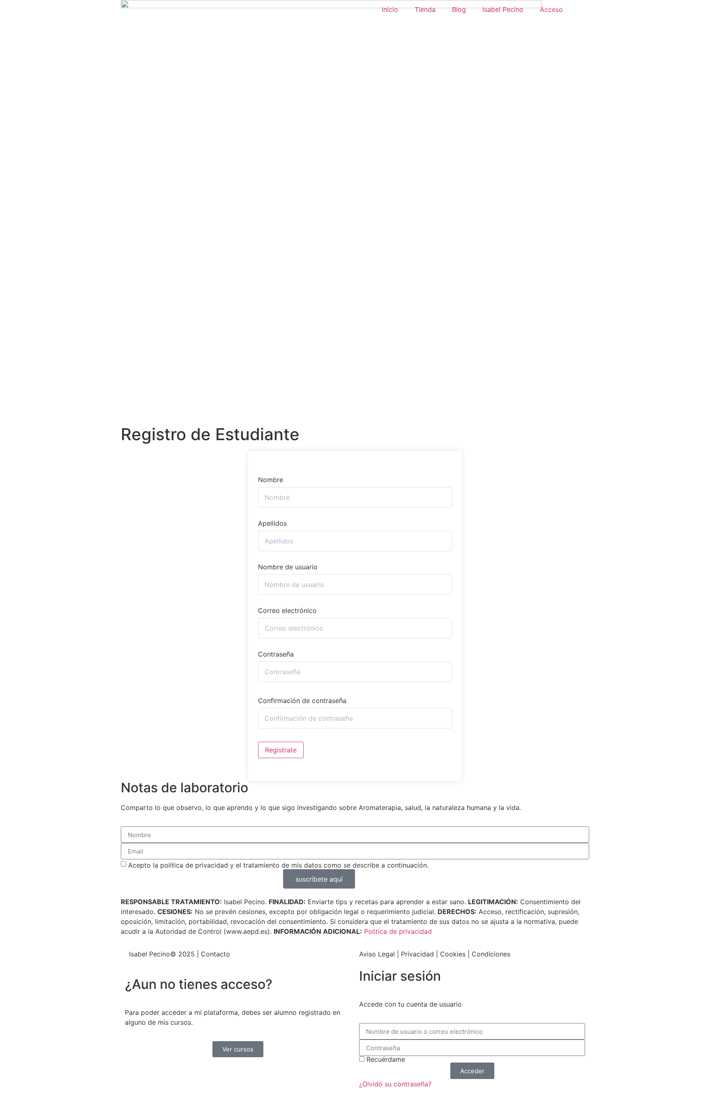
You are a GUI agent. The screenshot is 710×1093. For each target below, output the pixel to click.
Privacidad (417, 954)
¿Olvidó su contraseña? (395, 1084)
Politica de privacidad (398, 931)
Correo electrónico (287, 610)
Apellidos (272, 523)
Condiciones (491, 954)
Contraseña (276, 654)
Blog (459, 9)
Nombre (270, 479)
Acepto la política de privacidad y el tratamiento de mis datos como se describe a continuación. (278, 865)
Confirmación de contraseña (302, 700)
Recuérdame (384, 1059)
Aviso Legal (377, 954)
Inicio (390, 9)
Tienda (425, 9)
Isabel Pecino (502, 9)
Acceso (551, 9)
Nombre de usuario (288, 567)
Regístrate (281, 750)
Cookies (453, 954)
